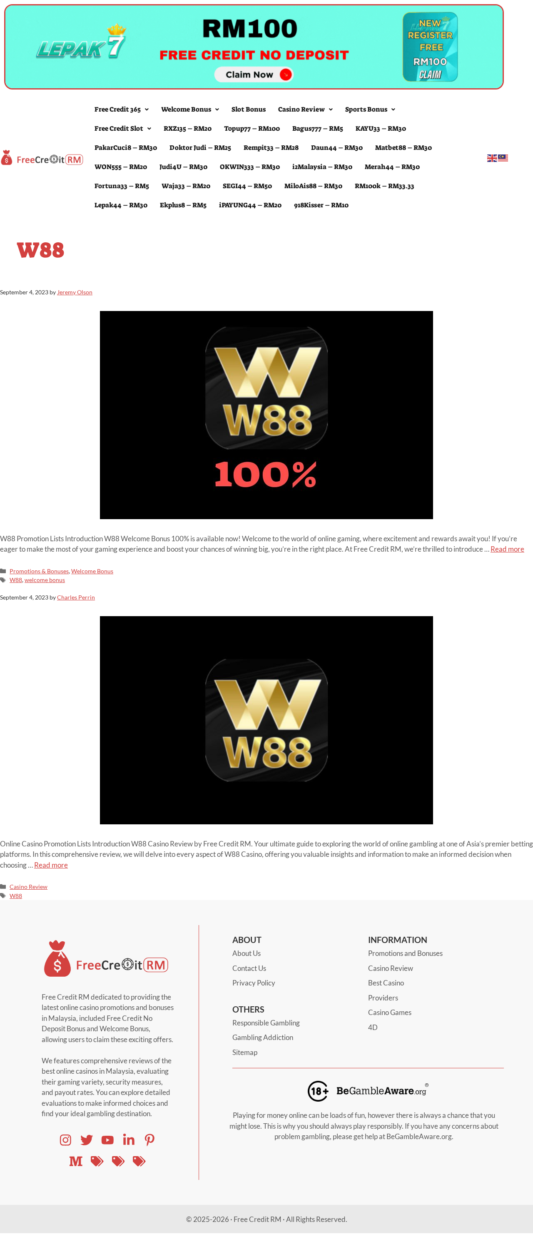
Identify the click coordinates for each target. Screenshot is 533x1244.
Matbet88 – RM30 (403, 147)
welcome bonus (45, 579)
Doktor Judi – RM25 (200, 147)
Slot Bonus (249, 109)
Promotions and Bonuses (405, 953)
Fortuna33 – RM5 (122, 186)
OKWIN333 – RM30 (250, 166)
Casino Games (389, 1012)
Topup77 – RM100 (252, 128)
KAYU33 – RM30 (381, 128)
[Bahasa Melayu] (503, 157)
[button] (121, 109)
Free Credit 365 (118, 109)
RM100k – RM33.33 (384, 186)
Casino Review (301, 109)
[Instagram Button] (65, 1140)
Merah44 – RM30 (392, 166)
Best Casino (386, 982)
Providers (383, 997)
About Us (246, 953)
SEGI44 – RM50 (247, 186)
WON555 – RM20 (121, 166)
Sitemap (244, 1052)
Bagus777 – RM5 (317, 128)
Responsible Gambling (266, 1022)
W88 (16, 579)
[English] (492, 157)
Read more (507, 549)
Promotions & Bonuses (39, 571)
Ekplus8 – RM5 (183, 205)
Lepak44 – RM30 (121, 205)
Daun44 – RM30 (337, 147)
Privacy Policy (253, 982)
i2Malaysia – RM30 (322, 166)
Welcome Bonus (186, 109)
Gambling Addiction (262, 1037)
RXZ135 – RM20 (188, 128)
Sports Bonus (366, 109)
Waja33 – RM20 (186, 186)
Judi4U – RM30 (183, 166)
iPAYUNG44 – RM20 (250, 205)
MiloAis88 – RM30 (313, 186)
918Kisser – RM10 (321, 205)
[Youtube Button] (86, 1140)
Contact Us (249, 968)
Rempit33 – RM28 (271, 147)
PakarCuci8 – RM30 (126, 147)
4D (373, 1027)
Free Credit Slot (119, 128)
